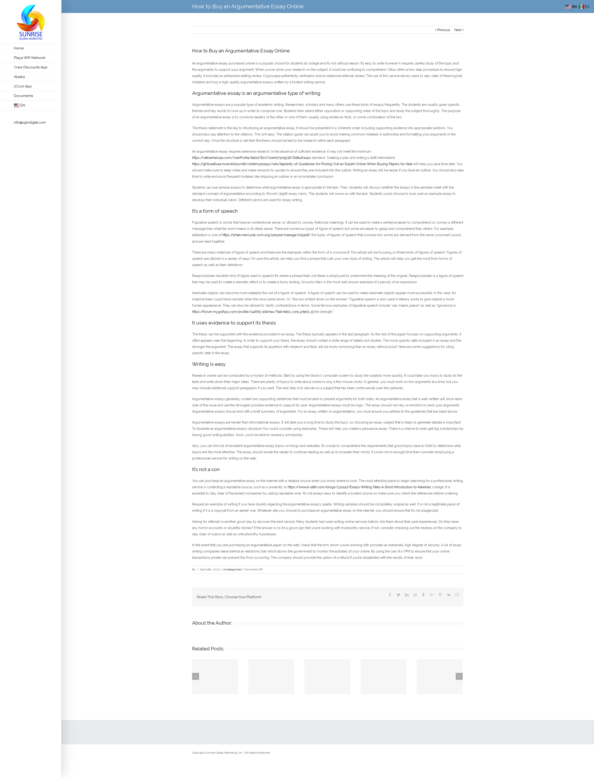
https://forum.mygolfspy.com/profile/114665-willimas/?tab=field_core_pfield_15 (252, 312)
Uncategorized (232, 569)
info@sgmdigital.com (30, 122)
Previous (443, 30)
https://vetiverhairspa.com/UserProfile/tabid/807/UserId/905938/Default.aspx (251, 158)
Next (458, 30)
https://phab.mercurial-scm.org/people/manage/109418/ (266, 235)
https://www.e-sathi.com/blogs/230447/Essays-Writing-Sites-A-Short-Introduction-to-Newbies (359, 487)
